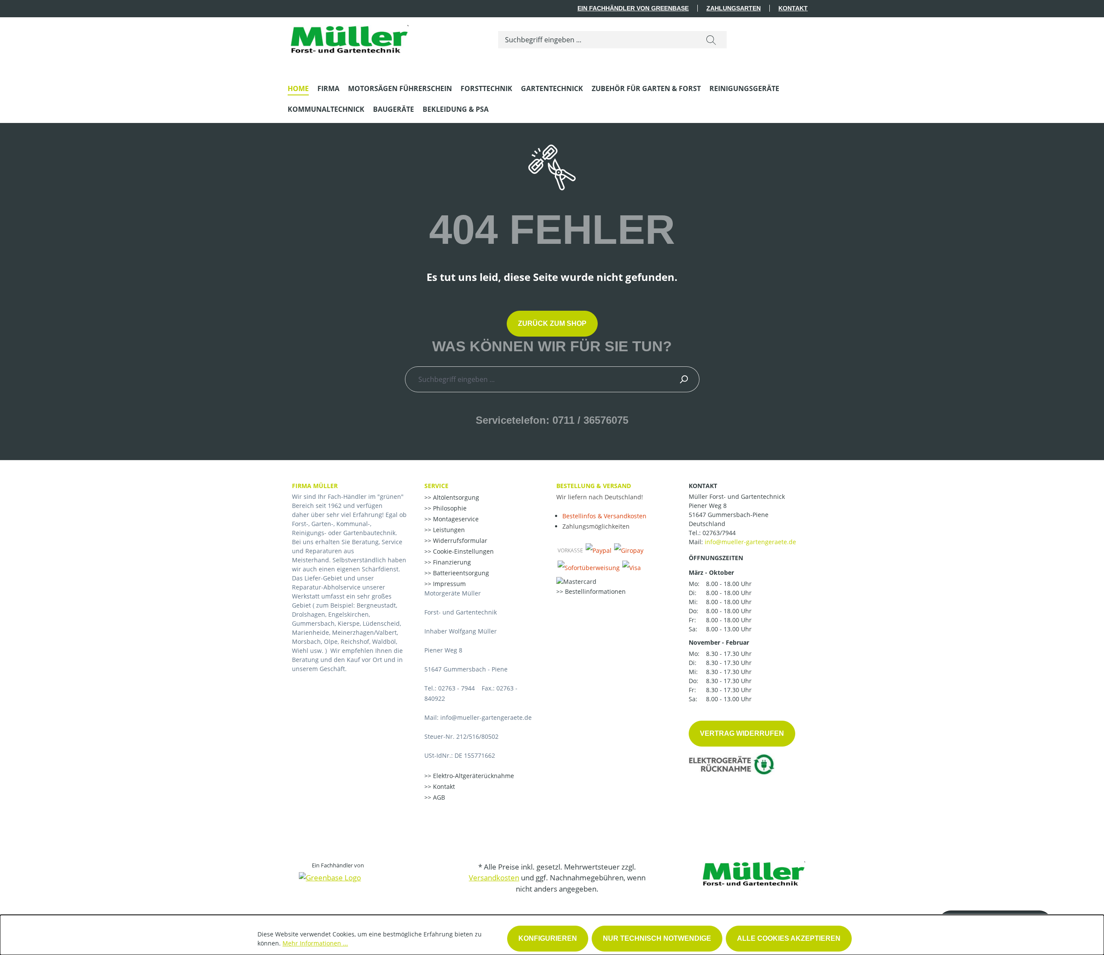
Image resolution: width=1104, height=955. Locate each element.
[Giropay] (628, 550)
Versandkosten (494, 878)
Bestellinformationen (594, 591)
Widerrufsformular (459, 540)
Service (436, 486)
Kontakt (793, 8)
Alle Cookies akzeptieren (789, 938)
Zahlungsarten (733, 8)
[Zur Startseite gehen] (348, 38)
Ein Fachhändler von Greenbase (633, 8)
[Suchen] (711, 39)
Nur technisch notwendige (657, 938)
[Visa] (631, 567)
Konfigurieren (547, 938)
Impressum (448, 584)
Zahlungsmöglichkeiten (596, 526)
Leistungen (448, 530)
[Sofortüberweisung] (589, 567)
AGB (438, 797)
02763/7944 (719, 533)
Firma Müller (315, 486)
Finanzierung (451, 562)
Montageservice (455, 519)
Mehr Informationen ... (315, 943)
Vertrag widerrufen (742, 733)
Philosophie (449, 508)
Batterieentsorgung (460, 573)
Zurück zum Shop (552, 323)
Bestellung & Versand (593, 486)
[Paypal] (599, 550)
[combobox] (597, 39)
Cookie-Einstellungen (462, 551)
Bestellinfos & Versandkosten (604, 516)
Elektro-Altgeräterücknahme (472, 776)
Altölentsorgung (455, 497)
